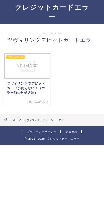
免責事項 (71, 131)
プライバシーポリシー (41, 131)
